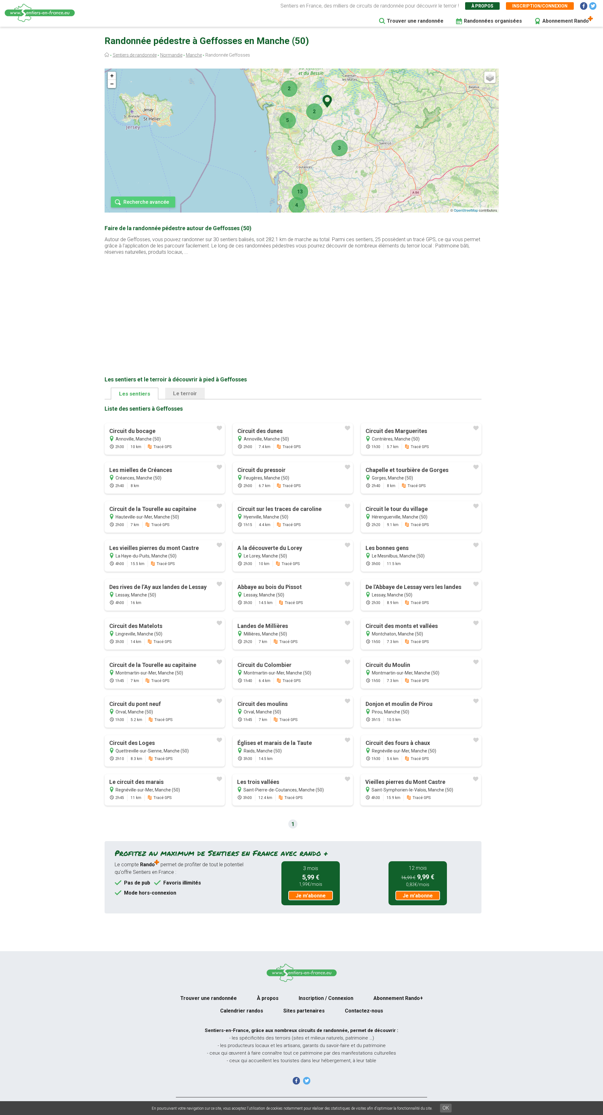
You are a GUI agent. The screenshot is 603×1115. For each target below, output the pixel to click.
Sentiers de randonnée (135, 55)
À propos (482, 5)
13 (300, 192)
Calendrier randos (241, 1011)
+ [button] (112, 75)
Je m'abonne (311, 896)
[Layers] (490, 77)
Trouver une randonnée (415, 21)
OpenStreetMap (466, 210)
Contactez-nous (364, 1011)
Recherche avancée (146, 202)
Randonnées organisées (493, 21)
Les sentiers (134, 394)
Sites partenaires (304, 1011)
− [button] (112, 83)
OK (446, 1108)
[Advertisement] (293, 306)
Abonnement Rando (565, 21)
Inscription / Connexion (326, 998)
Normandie (171, 55)
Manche (194, 55)
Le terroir (185, 393)
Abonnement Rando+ (398, 998)
